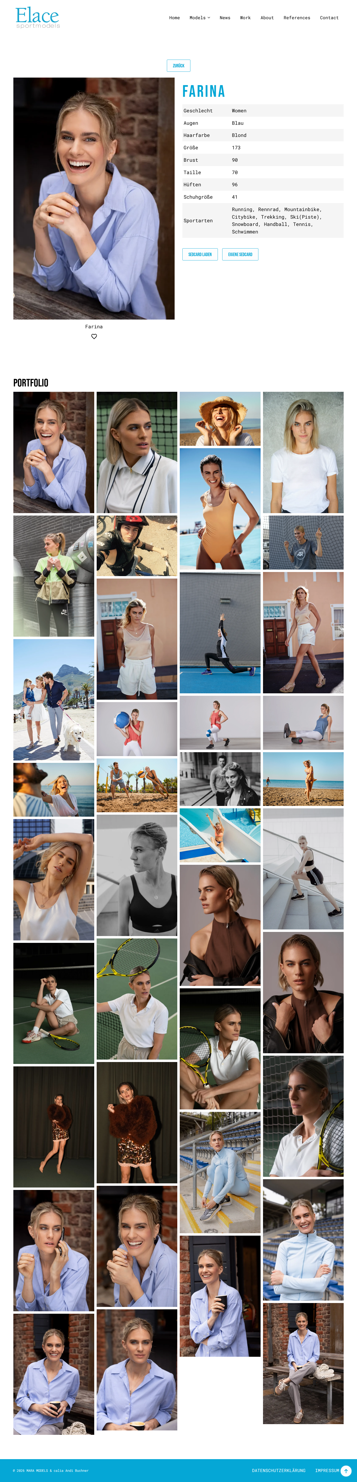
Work (245, 17)
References (297, 17)
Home (174, 17)
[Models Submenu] (210, 18)
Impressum (327, 1470)
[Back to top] (346, 1471)
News (225, 17)
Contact (329, 17)
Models (198, 17)
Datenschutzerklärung (279, 1470)
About (267, 17)
